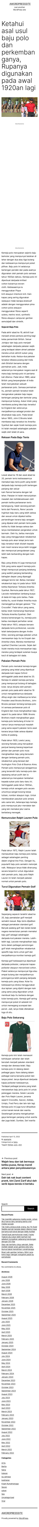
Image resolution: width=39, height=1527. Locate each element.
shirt (20, 1145)
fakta (16, 1142)
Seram (4, 1487)
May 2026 (6, 1287)
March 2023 (7, 1411)
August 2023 (7, 1394)
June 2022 (6, 1439)
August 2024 (7, 1353)
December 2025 (8, 1304)
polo (16, 1145)
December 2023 (8, 1380)
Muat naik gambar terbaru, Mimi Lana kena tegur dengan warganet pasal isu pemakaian (18, 1254)
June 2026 (6, 1284)
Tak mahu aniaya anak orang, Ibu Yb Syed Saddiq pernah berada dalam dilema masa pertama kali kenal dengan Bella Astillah (19, 1229)
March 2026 (7, 1294)
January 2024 (7, 1377)
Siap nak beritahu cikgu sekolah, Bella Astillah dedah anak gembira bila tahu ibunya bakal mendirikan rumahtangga (18, 1246)
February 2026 (8, 1298)
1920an (10, 1145)
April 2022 (6, 1446)
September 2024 (9, 1349)
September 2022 (9, 1429)
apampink (7, 1139)
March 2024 (7, 1370)
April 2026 (6, 1291)
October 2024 (8, 1346)
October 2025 (7, 1311)
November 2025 (8, 1308)
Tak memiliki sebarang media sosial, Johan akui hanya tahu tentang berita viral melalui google (19, 1221)
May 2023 (6, 1405)
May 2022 (6, 1443)
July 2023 (6, 1398)
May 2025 (6, 1329)
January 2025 (7, 1342)
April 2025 (6, 1332)
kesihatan (6, 1480)
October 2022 (7, 1425)
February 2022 (8, 1453)
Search (5, 1204)
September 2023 (9, 1391)
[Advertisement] (19, 144)
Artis (4, 1463)
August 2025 (7, 1318)
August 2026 (7, 1277)
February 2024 (8, 1373)
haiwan (5, 1473)
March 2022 (7, 1449)
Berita (4, 1466)
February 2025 (8, 1339)
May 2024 (6, 1363)
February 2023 (8, 1415)
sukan (4, 1491)
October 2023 (7, 1387)
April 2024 (6, 1367)
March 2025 (7, 1335)
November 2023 (8, 1384)
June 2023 (6, 1401)
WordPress (23, 1518)
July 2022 (6, 1436)
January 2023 (7, 1418)
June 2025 (6, 1325)
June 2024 (6, 1360)
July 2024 (6, 1356)
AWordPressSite (20, 3)
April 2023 (6, 1408)
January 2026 (7, 1301)
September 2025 (9, 1315)
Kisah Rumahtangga (10, 1484)
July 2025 (6, 1322)
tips (3, 1494)
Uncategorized (8, 1497)
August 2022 (7, 1432)
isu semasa (6, 1477)
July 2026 (6, 1280)
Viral (3, 1501)
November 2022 (8, 1422)
